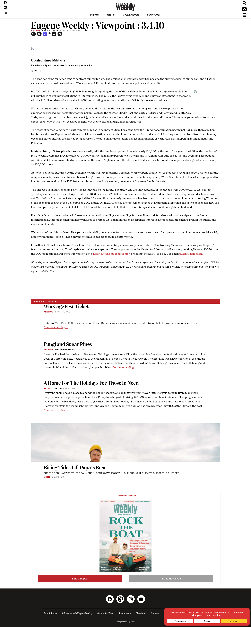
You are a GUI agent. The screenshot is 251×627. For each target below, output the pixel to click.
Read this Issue (171, 578)
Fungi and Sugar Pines (68, 344)
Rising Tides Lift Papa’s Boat (75, 467)
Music (47, 476)
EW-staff (50, 30)
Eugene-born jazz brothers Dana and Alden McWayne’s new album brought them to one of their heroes (111, 472)
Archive (35, 30)
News (58, 388)
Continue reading (56, 327)
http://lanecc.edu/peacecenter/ (111, 253)
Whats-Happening (65, 349)
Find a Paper (79, 578)
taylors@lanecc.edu (191, 253)
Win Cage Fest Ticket (66, 306)
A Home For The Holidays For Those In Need (91, 382)
